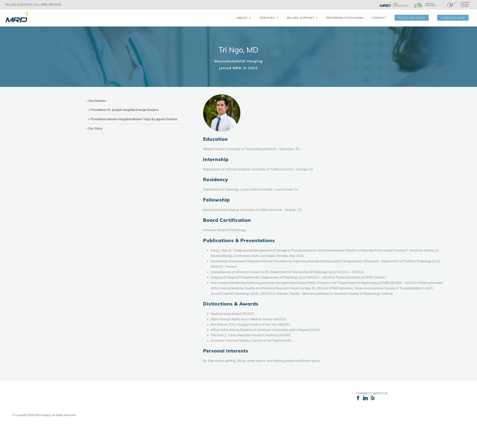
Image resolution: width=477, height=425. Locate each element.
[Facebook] (358, 398)
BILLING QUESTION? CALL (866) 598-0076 (33, 4)
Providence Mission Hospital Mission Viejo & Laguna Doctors (134, 119)
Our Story (95, 128)
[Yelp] (372, 398)
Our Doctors (97, 101)
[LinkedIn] (365, 398)
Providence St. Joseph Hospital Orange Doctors (124, 110)
